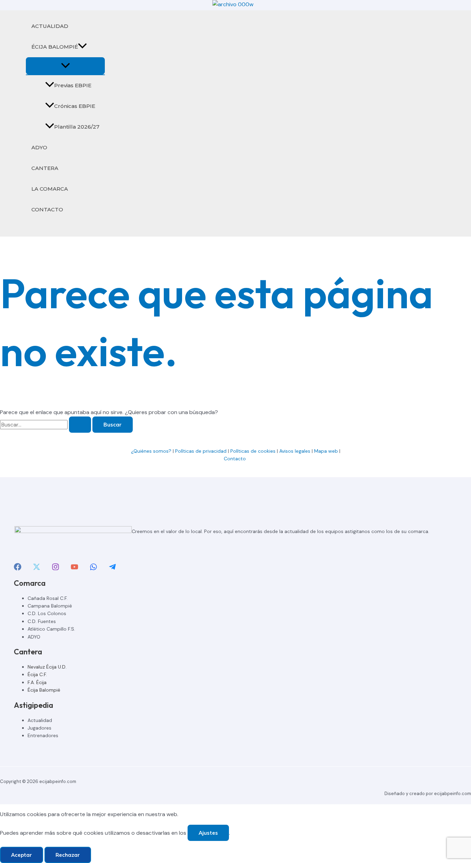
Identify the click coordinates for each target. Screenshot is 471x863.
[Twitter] (36, 568)
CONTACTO (47, 209)
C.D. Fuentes (42, 621)
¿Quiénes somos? (151, 451)
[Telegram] (112, 568)
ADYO (39, 147)
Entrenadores (43, 735)
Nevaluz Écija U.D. (47, 667)
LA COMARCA (49, 188)
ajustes (208, 833)
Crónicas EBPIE (74, 106)
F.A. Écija (37, 682)
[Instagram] (55, 568)
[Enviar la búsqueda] (80, 425)
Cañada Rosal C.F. (48, 598)
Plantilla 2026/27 (76, 126)
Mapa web (326, 451)
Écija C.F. (37, 674)
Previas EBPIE (72, 85)
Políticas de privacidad (201, 451)
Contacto (235, 458)
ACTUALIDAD (49, 26)
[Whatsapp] (93, 568)
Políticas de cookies (252, 451)
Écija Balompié (44, 690)
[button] (82, 47)
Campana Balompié (50, 606)
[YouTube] (74, 568)
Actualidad (40, 720)
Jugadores (39, 728)
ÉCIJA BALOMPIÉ (54, 46)
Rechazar (68, 855)
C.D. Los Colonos (47, 613)
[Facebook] (17, 568)
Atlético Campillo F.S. (51, 629)
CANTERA (44, 168)
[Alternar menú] (65, 65)
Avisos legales (294, 451)
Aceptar (21, 855)
